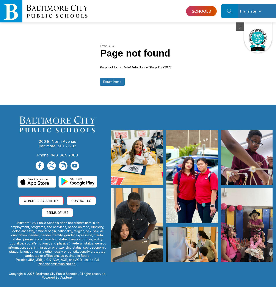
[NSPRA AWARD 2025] (258, 37)
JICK (47, 260)
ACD (78, 260)
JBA (31, 260)
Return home (112, 82)
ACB (64, 260)
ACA (56, 260)
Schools (201, 11)
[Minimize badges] (240, 26)
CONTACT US (81, 201)
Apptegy (66, 277)
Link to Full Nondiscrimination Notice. (68, 262)
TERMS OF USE (57, 212)
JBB (39, 260)
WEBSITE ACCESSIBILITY (41, 201)
